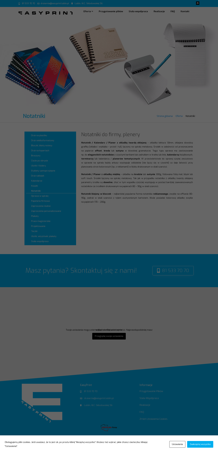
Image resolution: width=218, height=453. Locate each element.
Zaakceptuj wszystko (200, 444)
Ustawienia (177, 444)
